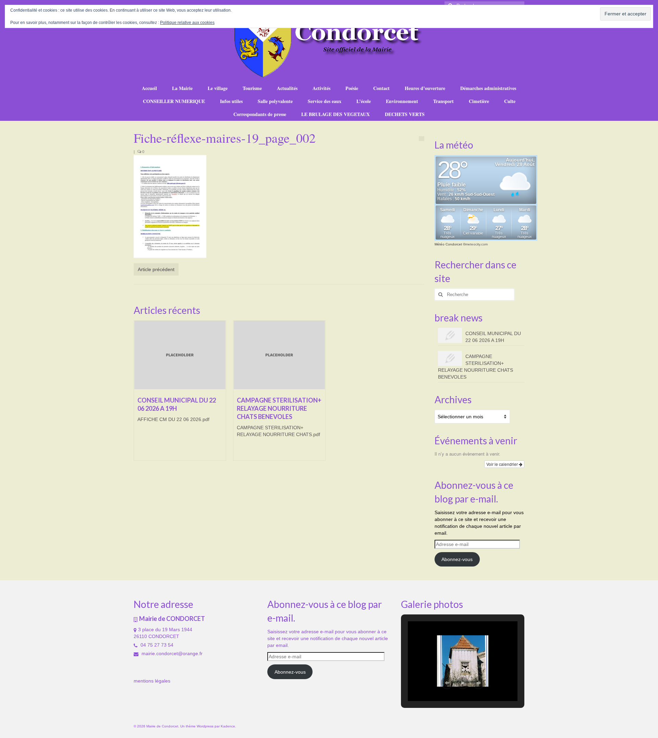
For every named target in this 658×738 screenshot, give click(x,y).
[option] (180, 394)
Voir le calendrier (502, 464)
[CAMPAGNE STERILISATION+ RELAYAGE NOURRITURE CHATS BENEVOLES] (279, 355)
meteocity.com (476, 244)
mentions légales (152, 681)
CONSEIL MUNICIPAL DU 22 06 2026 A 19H (493, 337)
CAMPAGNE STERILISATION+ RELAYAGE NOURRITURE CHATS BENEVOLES (475, 367)
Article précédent (156, 269)
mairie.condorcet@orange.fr (171, 653)
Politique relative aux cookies (187, 22)
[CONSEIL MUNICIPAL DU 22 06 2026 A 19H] (180, 355)
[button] (447, 683)
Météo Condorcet (448, 244)
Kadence (228, 726)
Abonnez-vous (457, 559)
